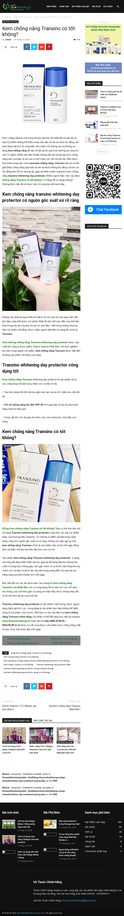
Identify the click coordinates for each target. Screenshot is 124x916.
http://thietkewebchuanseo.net (31, 913)
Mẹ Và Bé (96, 6)
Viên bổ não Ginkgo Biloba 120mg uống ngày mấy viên (26, 824)
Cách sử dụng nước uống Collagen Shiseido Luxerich (13, 749)
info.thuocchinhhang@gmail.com (79, 900)
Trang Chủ (7, 17)
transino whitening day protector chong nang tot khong (28, 668)
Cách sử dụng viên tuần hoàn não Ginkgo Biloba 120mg (28, 855)
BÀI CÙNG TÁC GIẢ (43, 720)
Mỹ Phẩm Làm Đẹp (80, 6)
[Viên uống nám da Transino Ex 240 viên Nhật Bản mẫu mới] (68, 735)
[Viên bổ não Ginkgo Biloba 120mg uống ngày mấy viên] (8, 824)
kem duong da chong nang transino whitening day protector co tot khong (36, 660)
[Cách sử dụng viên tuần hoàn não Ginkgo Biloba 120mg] (8, 854)
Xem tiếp (102, 151)
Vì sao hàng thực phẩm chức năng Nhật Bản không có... (69, 837)
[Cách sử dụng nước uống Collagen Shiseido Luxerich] (14, 735)
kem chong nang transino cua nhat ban (21, 657)
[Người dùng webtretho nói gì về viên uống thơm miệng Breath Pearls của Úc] (50, 852)
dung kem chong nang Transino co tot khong (31, 653)
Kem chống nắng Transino (17, 379)
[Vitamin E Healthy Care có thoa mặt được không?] (91, 110)
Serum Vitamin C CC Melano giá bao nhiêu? (19, 707)
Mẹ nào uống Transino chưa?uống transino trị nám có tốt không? (110, 138)
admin (8, 39)
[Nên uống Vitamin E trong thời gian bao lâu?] (50, 824)
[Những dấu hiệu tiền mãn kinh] (91, 125)
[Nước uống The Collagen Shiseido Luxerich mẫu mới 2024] (41, 735)
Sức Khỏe (108, 6)
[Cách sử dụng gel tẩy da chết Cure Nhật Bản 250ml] (91, 94)
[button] (118, 6)
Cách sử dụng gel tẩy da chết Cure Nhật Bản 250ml (111, 94)
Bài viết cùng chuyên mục (17, 720)
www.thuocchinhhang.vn (16, 620)
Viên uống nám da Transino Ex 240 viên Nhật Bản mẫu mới (66, 749)
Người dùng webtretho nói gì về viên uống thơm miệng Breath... (69, 852)
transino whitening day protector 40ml (54, 664)
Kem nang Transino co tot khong (18, 664)
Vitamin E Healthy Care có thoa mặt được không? (110, 110)
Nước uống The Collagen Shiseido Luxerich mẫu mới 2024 (41, 749)
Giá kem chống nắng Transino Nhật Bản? (64, 707)
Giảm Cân (64, 6)
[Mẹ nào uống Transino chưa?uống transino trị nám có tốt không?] (91, 138)
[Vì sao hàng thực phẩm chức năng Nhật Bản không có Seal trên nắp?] (50, 837)
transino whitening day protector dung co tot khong (27, 672)
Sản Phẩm (51, 6)
